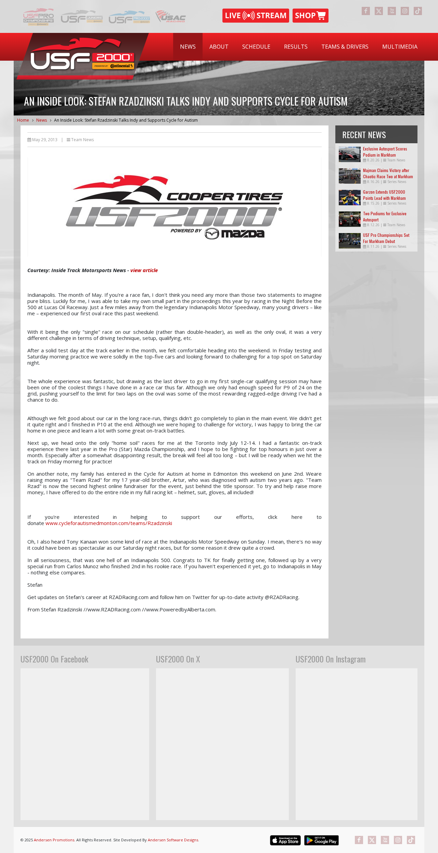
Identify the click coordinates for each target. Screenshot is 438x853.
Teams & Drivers (345, 46)
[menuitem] (188, 47)
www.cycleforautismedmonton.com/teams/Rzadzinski (109, 523)
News (188, 46)
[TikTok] (418, 11)
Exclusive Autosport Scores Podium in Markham (385, 152)
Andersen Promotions (54, 839)
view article (144, 270)
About (219, 46)
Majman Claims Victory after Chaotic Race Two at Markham (388, 173)
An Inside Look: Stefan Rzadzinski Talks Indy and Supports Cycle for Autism (126, 120)
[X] (379, 11)
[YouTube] (392, 11)
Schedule (256, 46)
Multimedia (399, 46)
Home (23, 120)
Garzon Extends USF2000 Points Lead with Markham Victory (384, 198)
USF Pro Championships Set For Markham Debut (386, 238)
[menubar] (298, 47)
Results (296, 46)
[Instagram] (405, 11)
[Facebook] (366, 11)
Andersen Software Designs (173, 839)
